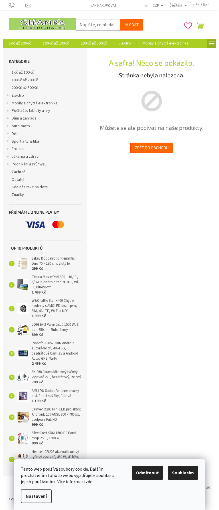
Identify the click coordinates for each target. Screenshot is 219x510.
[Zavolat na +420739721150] (17, 5)
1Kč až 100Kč (23, 72)
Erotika (18, 149)
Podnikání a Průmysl (29, 164)
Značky (18, 195)
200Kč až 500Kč (25, 88)
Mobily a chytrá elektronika (35, 103)
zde (89, 482)
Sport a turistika (25, 141)
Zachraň (18, 172)
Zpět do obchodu (152, 147)
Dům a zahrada (24, 118)
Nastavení (36, 496)
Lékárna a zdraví (25, 156)
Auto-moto (21, 126)
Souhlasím (183, 473)
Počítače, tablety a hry (31, 111)
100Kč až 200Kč (25, 80)
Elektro (18, 95)
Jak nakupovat (104, 5)
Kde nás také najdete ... (31, 187)
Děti (15, 134)
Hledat (132, 24)
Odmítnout (147, 473)
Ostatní (18, 180)
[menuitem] (20, 43)
